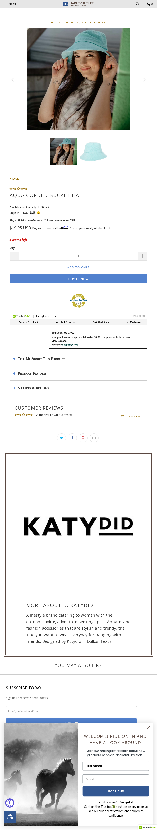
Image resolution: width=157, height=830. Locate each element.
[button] (18, 189)
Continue (116, 791)
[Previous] (12, 79)
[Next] (144, 79)
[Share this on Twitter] (61, 437)
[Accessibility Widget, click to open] (9, 803)
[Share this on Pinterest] (83, 437)
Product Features (32, 373)
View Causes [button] (59, 341)
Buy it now (78, 279)
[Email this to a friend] (94, 437)
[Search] (138, 4)
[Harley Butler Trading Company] (78, 4)
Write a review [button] (130, 416)
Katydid (14, 178)
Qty (12, 248)
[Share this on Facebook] (72, 437)
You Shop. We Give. (63, 332)
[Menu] (2, 4)
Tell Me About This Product (41, 358)
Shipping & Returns (33, 387)
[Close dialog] (148, 727)
